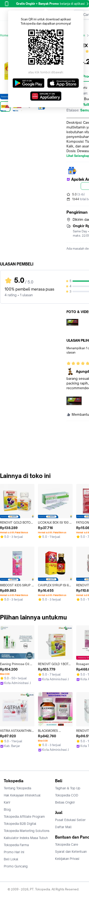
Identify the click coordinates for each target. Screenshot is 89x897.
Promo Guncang (16, 866)
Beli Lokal (11, 859)
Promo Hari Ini (14, 852)
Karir (7, 802)
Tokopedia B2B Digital (20, 824)
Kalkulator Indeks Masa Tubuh (26, 838)
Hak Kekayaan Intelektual (22, 795)
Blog (7, 809)
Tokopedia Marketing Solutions (26, 831)
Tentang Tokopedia (17, 788)
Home (4, 35)
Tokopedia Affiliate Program (24, 816)
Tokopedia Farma (16, 845)
